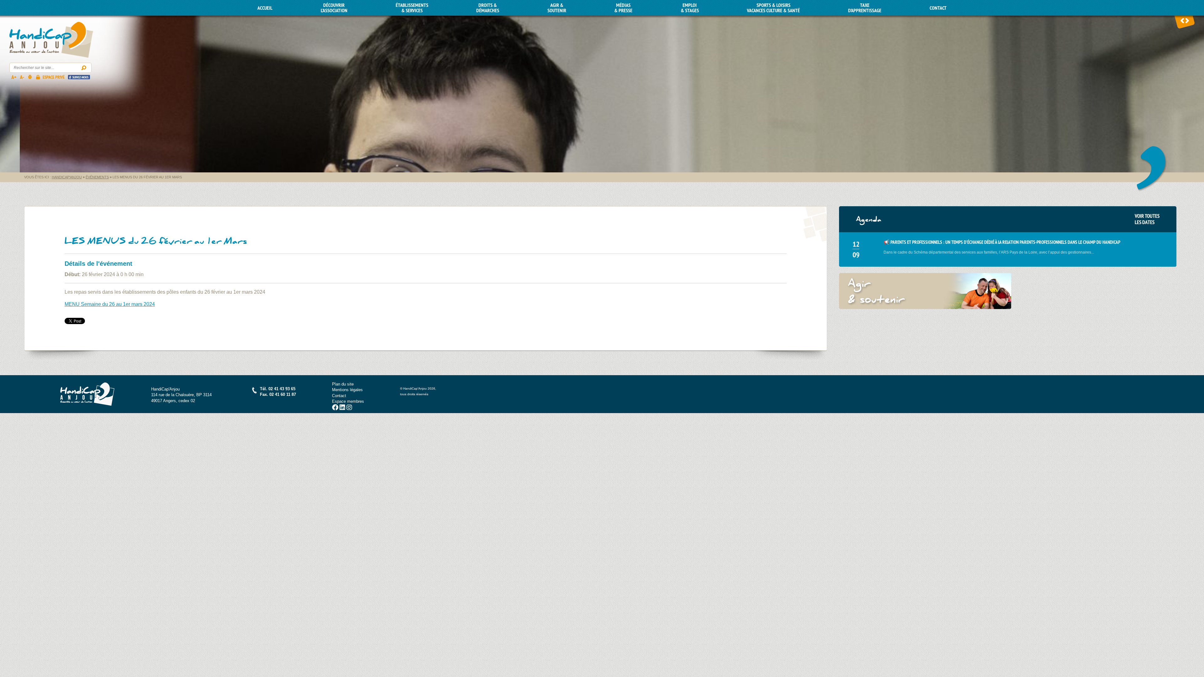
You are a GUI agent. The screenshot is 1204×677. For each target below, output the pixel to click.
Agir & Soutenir (556, 8)
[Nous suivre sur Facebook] (335, 408)
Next (1187, 20)
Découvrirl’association (334, 8)
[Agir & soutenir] (925, 291)
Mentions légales (347, 389)
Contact (938, 8)
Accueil (264, 8)
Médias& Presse (623, 8)
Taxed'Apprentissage (864, 8)
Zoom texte (13, 77)
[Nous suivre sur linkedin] (342, 408)
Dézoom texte (21, 77)
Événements (97, 177)
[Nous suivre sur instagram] (349, 408)
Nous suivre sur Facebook (79, 77)
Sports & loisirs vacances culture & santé (773, 8)
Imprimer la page (30, 77)
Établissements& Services (412, 8)
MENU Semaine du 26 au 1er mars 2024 (110, 304)
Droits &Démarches (487, 8)
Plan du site (343, 384)
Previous (1182, 20)
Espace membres (348, 401)
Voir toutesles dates (1147, 219)
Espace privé (54, 77)
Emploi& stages (690, 8)
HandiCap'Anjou (51, 40)
